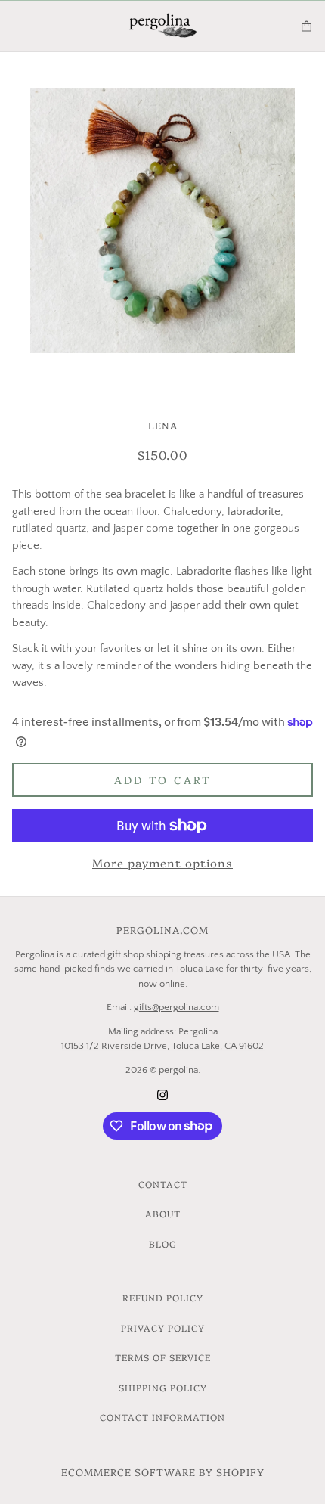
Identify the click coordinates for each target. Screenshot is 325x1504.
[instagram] (162, 1094)
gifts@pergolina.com (176, 1007)
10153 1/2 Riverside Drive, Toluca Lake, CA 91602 (162, 1045)
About (163, 1213)
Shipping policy (163, 1387)
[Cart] (306, 26)
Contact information (162, 1416)
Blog (163, 1243)
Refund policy (162, 1297)
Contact (162, 1183)
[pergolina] (162, 26)
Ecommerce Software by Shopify (163, 1471)
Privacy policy (163, 1327)
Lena (163, 425)
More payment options (162, 862)
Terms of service (163, 1356)
